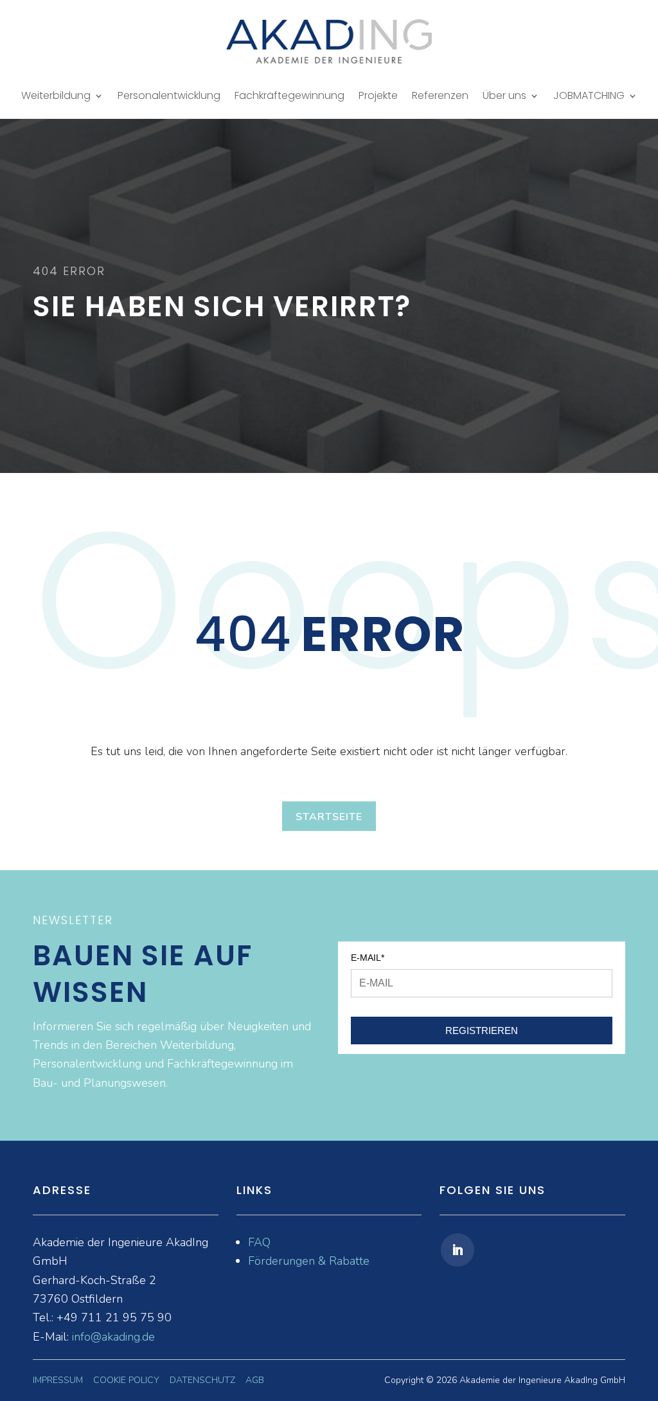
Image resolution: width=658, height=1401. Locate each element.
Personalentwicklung (169, 97)
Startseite (329, 817)
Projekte (378, 97)
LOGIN (21, 99)
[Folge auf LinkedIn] (457, 1250)
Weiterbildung (56, 97)
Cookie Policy (126, 1380)
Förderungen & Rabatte (308, 1261)
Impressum (58, 1380)
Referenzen (440, 97)
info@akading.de (113, 1336)
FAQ (259, 1242)
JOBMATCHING (589, 97)
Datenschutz (202, 1380)
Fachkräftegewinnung (289, 97)
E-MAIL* (367, 957)
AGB (254, 1380)
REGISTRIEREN (481, 1030)
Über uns (504, 97)
